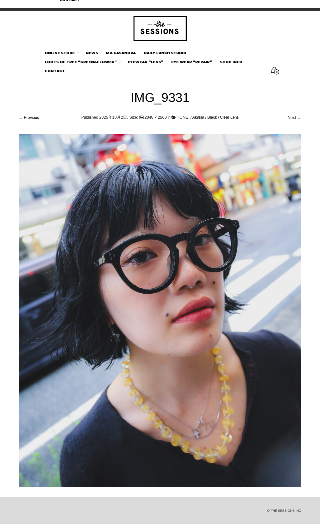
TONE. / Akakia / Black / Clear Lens (208, 117)
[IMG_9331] (160, 310)
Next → (294, 117)
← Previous (29, 117)
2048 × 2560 (155, 117)
